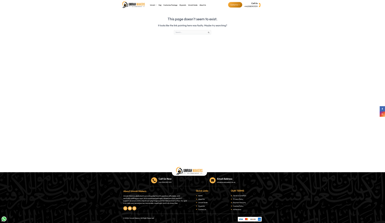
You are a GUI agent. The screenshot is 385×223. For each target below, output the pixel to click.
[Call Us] (260, 5)
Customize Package (170, 5)
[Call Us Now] (154, 180)
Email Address (224, 178)
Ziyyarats (182, 5)
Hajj (160, 5)
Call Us (254, 3)
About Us (203, 5)
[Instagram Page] (382, 114)
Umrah (152, 5)
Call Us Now (165, 178)
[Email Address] (213, 180)
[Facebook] (382, 109)
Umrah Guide (193, 5)
